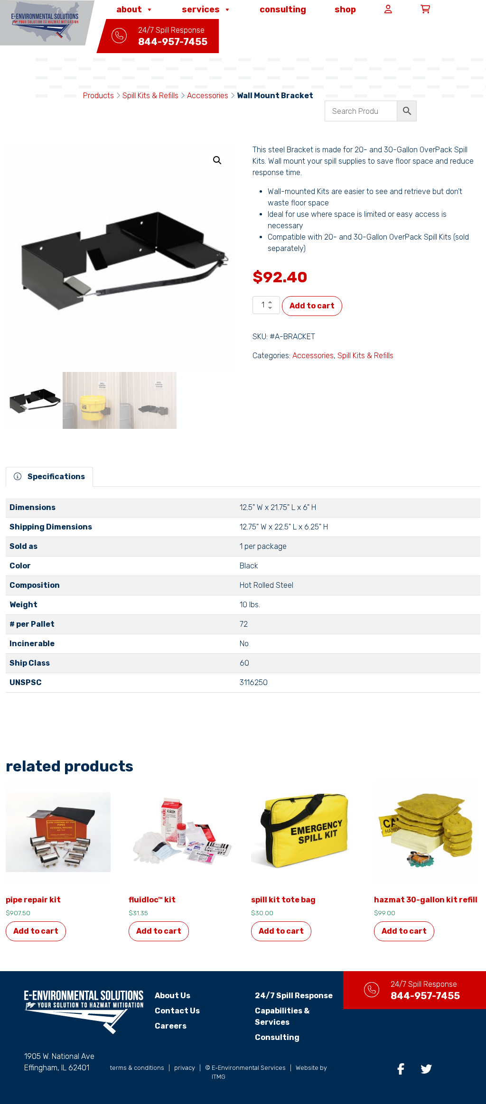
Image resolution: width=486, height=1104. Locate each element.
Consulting (283, 9)
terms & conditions (137, 1067)
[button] (217, 160)
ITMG (218, 1076)
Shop (345, 9)
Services (201, 9)
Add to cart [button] (35, 931)
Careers (171, 1025)
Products (98, 95)
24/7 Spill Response (294, 995)
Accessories (207, 95)
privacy (184, 1067)
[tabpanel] (243, 599)
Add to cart (312, 305)
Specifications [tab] (55, 476)
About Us (172, 995)
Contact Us (177, 1010)
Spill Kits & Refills (150, 95)
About (129, 9)
